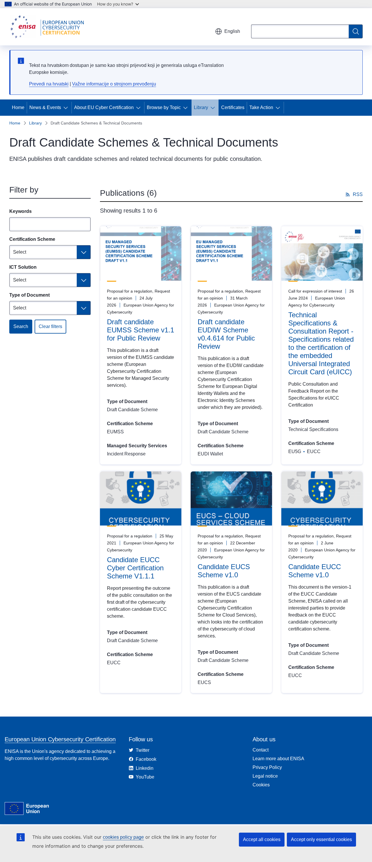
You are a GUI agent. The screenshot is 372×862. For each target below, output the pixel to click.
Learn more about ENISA (278, 758)
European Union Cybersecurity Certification (60, 739)
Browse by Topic (164, 107)
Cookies (261, 784)
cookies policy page (123, 837)
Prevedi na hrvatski (49, 83)
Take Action (261, 107)
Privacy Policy (267, 767)
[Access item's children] (66, 107)
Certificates (232, 107)
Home (18, 107)
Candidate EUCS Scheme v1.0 (224, 571)
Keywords (20, 211)
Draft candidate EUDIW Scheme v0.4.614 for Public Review (226, 334)
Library (201, 107)
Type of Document (29, 295)
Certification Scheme (32, 239)
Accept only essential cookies (321, 839)
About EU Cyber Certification (104, 107)
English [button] (232, 31)
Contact (261, 749)
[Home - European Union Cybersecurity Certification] (48, 26)
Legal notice (265, 776)
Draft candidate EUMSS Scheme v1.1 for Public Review (140, 330)
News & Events (45, 107)
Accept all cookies (261, 839)
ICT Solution (23, 267)
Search (20, 326)
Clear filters (50, 326)
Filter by (23, 189)
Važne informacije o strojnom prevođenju (114, 83)
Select (19, 252)
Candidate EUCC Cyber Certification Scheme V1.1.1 (135, 568)
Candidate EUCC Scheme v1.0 (314, 571)
